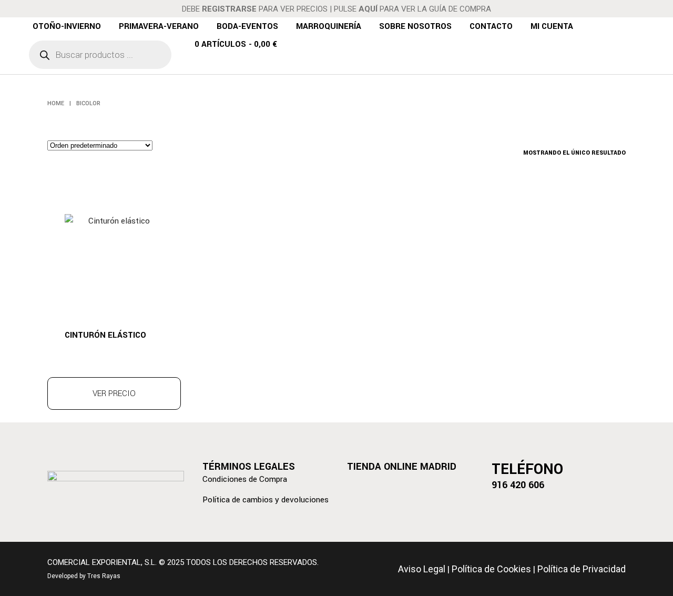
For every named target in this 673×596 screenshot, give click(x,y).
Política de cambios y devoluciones (265, 500)
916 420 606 (518, 485)
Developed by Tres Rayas (83, 576)
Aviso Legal (421, 568)
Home (55, 103)
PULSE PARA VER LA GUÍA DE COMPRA (412, 9)
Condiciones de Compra (244, 479)
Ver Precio (114, 393)
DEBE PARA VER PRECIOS (255, 9)
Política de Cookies (491, 568)
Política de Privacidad (581, 568)
